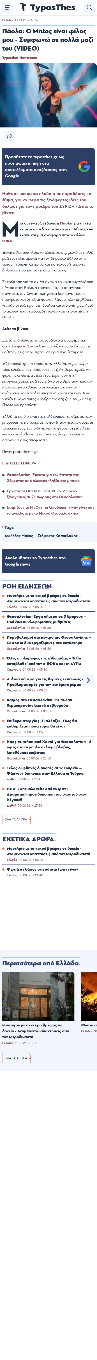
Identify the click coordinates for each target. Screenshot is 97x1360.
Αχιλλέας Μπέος (19, 536)
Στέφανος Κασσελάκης (58, 536)
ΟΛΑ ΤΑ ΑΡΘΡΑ (16, 819)
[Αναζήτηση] (89, 7)
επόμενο (88, 680)
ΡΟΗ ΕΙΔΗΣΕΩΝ (27, 586)
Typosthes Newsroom (19, 57)
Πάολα (66, 223)
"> (36, 166)
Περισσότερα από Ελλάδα (40, 963)
